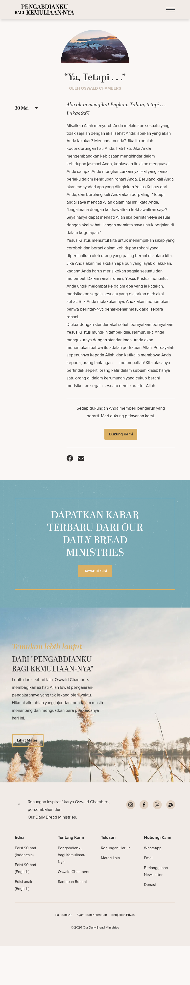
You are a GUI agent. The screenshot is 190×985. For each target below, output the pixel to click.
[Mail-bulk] (170, 804)
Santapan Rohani (72, 881)
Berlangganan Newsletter (156, 871)
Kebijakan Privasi (123, 914)
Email (148, 858)
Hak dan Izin (63, 914)
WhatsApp (153, 848)
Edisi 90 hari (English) (25, 868)
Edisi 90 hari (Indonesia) (25, 851)
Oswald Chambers (73, 872)
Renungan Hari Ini (116, 848)
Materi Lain (110, 858)
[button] (170, 9)
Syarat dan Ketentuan (92, 914)
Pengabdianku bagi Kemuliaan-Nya (71, 855)
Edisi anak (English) (23, 885)
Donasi (150, 884)
